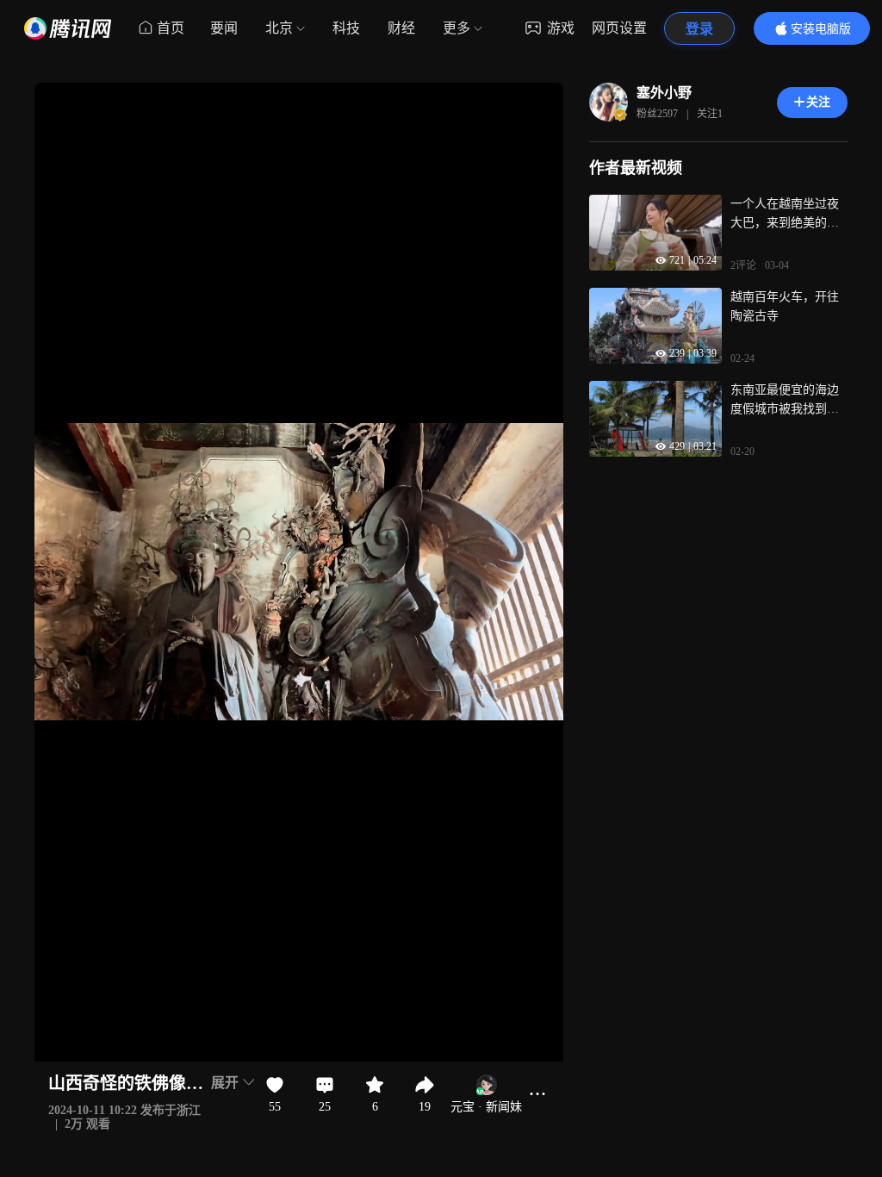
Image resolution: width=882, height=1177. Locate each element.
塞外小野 (664, 92)
